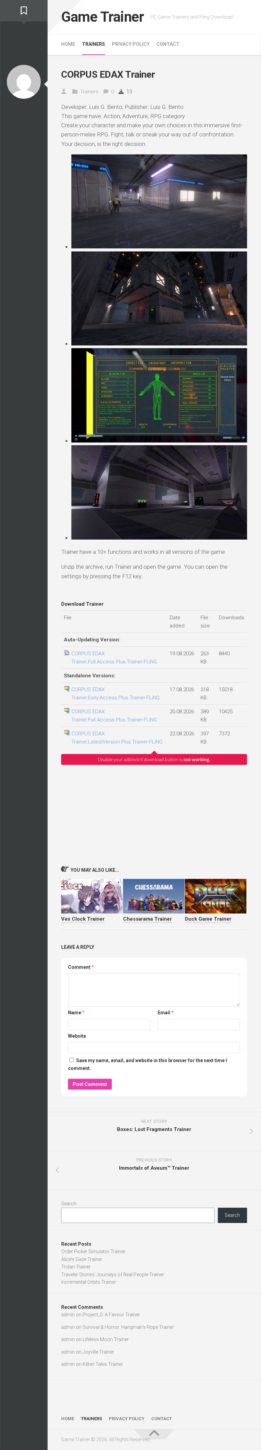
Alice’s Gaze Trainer (81, 1259)
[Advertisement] (154, 815)
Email (166, 1012)
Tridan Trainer (76, 1266)
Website (77, 1036)
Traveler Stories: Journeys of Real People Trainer (112, 1274)
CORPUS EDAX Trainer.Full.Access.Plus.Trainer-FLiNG (114, 658)
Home (68, 44)
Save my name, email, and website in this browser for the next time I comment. (147, 1064)
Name (76, 1012)
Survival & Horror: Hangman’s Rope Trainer (128, 1327)
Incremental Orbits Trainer (88, 1282)
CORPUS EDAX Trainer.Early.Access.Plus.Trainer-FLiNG (115, 693)
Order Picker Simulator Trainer (93, 1251)
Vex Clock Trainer (83, 919)
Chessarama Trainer (147, 919)
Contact (167, 44)
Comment (81, 967)
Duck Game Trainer (208, 919)
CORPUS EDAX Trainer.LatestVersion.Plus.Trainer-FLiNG (116, 738)
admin (68, 1314)
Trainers (93, 44)
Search (68, 1203)
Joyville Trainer (98, 1352)
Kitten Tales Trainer (103, 1364)
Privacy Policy (131, 44)
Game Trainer (102, 16)
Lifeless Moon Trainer (106, 1339)
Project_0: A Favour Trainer (111, 1314)
